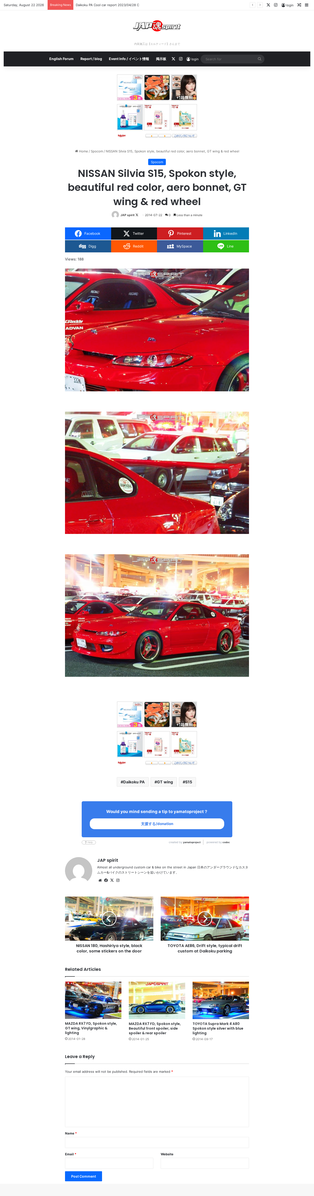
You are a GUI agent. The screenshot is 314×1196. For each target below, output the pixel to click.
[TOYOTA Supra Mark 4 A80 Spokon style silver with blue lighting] (221, 1000)
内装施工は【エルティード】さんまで (157, 44)
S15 (188, 781)
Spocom (97, 151)
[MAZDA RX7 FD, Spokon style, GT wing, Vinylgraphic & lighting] (93, 1000)
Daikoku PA (134, 781)
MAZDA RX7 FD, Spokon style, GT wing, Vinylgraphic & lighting (91, 1028)
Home (83, 151)
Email (70, 1154)
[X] (112, 880)
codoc (226, 842)
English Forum (61, 59)
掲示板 (161, 59)
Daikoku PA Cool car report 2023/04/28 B (107, 5)
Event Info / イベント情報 (129, 59)
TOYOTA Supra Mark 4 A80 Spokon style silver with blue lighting (218, 1028)
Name (71, 1133)
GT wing (165, 781)
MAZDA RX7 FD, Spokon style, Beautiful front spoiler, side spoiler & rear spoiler (155, 1028)
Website (167, 1154)
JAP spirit (127, 215)
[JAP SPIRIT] (157, 26)
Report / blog (91, 59)
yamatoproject (192, 842)
